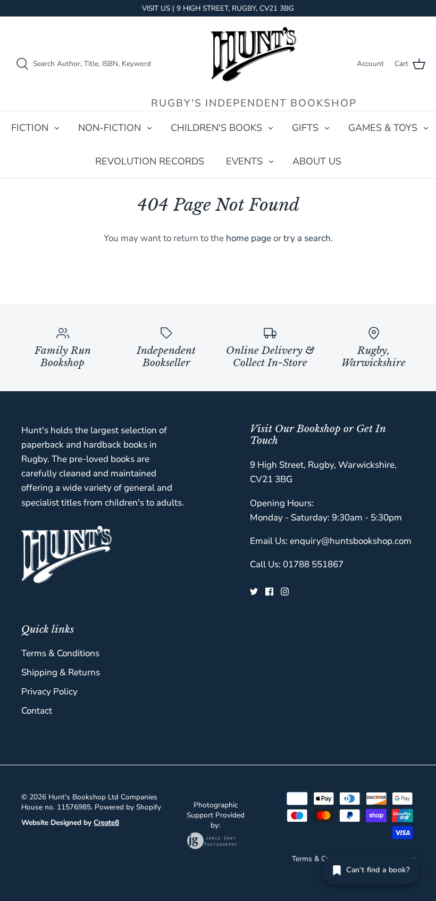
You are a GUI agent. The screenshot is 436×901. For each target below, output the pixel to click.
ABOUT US (316, 161)
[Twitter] (254, 592)
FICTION (29, 127)
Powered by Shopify (128, 807)
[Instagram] (285, 592)
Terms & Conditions (60, 653)
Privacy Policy (49, 691)
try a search (307, 238)
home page (248, 238)
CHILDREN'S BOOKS (216, 127)
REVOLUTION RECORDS (149, 161)
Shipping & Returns (60, 672)
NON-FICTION (109, 127)
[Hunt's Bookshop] (253, 54)
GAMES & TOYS (382, 127)
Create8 (106, 822)
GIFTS (305, 127)
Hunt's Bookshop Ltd (83, 797)
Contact (36, 711)
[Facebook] (269, 592)
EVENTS (244, 161)
